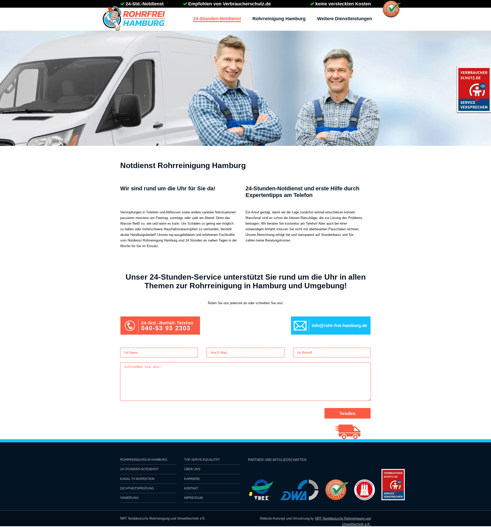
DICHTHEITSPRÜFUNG (137, 488)
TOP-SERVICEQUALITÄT (202, 460)
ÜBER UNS (192, 469)
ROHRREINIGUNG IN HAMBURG (143, 460)
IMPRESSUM (193, 498)
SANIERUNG (129, 498)
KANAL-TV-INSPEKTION (137, 479)
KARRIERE (192, 479)
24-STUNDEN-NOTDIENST (139, 469)
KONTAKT (191, 488)
